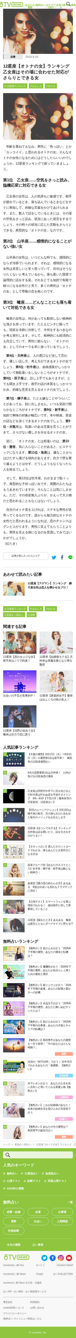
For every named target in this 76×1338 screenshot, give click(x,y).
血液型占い (52, 1173)
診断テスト (34, 1180)
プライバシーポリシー (15, 1313)
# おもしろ (36, 86)
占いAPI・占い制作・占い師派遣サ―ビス (25, 1291)
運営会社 (7, 1302)
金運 (38, 1211)
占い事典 (38, 1244)
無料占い (12, 1173)
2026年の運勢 (15, 1188)
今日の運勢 (13, 1244)
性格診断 (13, 1230)
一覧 (70, 1202)
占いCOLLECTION (63, 1274)
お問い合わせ (37, 1307)
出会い (38, 1221)
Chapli (39, 1274)
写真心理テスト (57, 1180)
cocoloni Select (65, 1265)
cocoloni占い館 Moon (14, 1274)
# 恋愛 (31, 615)
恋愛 (13, 56)
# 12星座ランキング (15, 86)
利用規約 (35, 1302)
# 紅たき (50, 86)
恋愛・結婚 (13, 1211)
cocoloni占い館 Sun (13, 1265)
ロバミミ (40, 1265)
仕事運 (62, 1211)
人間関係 (62, 1221)
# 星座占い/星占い (14, 615)
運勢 (13, 1221)
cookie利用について (13, 1307)
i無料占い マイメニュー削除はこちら (22, 1318)
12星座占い (32, 1173)
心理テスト (13, 1180)
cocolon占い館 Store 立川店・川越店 (22, 1282)
